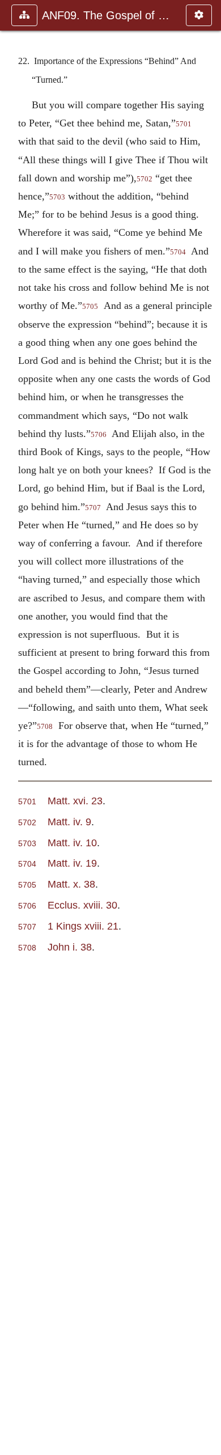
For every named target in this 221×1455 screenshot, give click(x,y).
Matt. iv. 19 (72, 863)
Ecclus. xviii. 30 (82, 905)
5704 (178, 252)
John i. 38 (70, 947)
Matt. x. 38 (71, 884)
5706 (99, 435)
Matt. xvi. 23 (75, 801)
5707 (93, 508)
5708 (45, 727)
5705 (90, 307)
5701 (184, 124)
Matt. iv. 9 (69, 822)
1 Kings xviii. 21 (83, 926)
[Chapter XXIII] (208, 727)
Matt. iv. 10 (72, 843)
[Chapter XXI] (13, 727)
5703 (57, 197)
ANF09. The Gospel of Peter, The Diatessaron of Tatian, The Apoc (108, 15)
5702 (144, 179)
